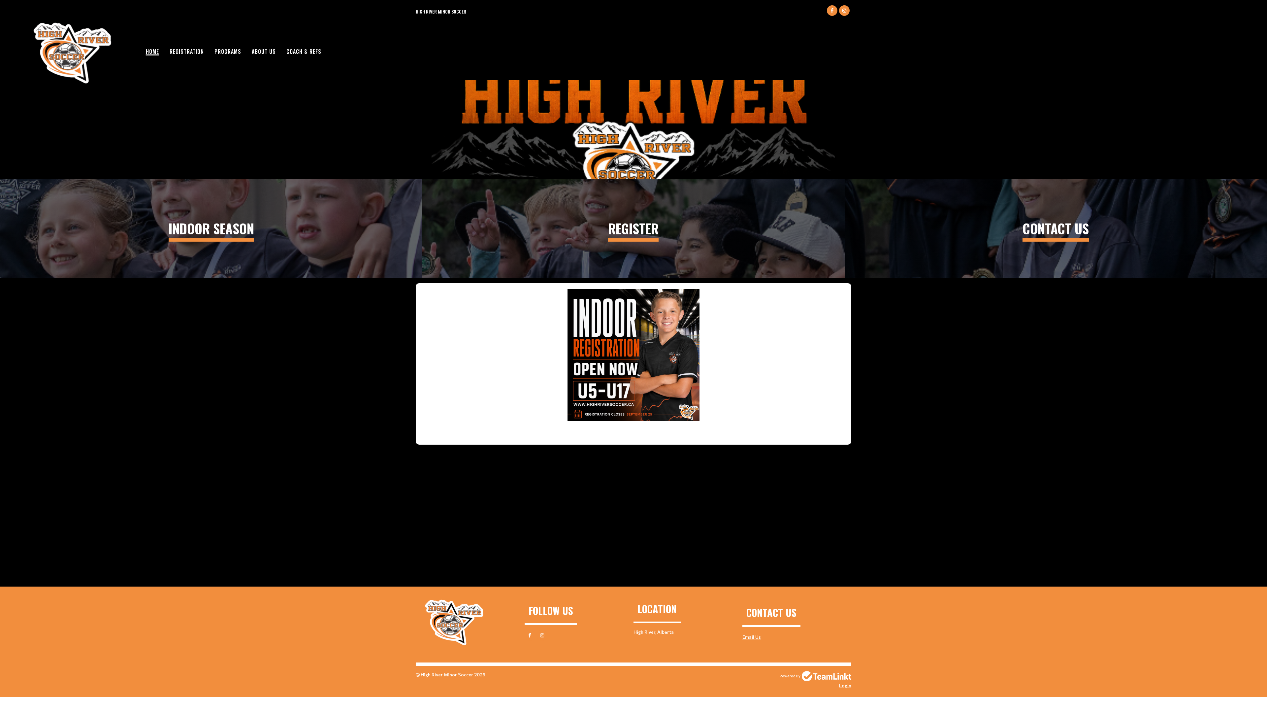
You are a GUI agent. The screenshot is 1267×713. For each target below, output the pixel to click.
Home (152, 51)
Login (845, 685)
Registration (187, 51)
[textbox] (633, 361)
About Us (264, 51)
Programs (227, 51)
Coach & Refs (303, 51)
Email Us (751, 637)
